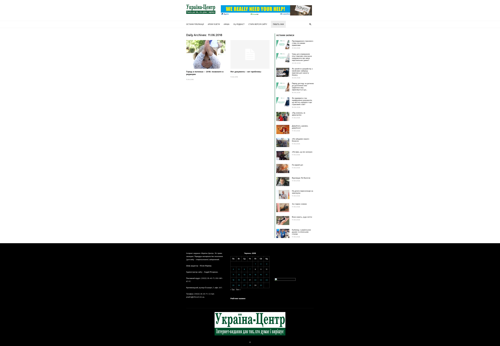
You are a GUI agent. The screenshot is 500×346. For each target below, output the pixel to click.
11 (233, 275)
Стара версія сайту (257, 24)
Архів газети (214, 24)
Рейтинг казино (237, 298)
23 (261, 280)
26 (239, 285)
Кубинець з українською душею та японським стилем (301, 232)
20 (244, 280)
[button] (310, 24)
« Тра (232, 290)
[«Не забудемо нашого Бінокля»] (282, 142)
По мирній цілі (297, 165)
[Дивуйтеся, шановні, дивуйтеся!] (282, 129)
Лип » (238, 290)
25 (233, 285)
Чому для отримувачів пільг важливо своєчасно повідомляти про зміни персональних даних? (302, 57)
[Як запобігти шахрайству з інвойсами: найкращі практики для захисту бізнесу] (282, 72)
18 (233, 280)
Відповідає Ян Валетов (301, 178)
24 (267, 280)
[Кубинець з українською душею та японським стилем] (282, 233)
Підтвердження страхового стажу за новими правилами (302, 43)
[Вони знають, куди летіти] (282, 220)
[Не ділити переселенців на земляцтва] (282, 194)
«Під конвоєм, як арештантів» (298, 114)
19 (239, 280)
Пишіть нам (278, 24)
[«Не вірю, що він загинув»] (282, 155)
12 (239, 275)
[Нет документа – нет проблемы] (250, 54)
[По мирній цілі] (282, 168)
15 (255, 275)
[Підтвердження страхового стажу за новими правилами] (282, 44)
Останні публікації (195, 24)
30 (261, 285)
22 (255, 280)
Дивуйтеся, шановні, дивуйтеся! (300, 127)
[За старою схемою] (282, 207)
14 (250, 275)
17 (266, 275)
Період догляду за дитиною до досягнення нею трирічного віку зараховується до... (303, 86)
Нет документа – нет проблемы (245, 72)
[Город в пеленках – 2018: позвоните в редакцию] (205, 54)
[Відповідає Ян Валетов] (282, 181)
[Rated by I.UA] (285, 280)
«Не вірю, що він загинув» (302, 152)
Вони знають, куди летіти (302, 217)
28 (250, 285)
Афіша (226, 24)
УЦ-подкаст (239, 24)
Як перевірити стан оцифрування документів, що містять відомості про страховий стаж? (302, 101)
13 (244, 275)
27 (244, 285)
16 (261, 275)
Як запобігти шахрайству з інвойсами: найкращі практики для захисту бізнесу (302, 72)
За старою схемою (299, 204)
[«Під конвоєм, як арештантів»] (282, 116)
